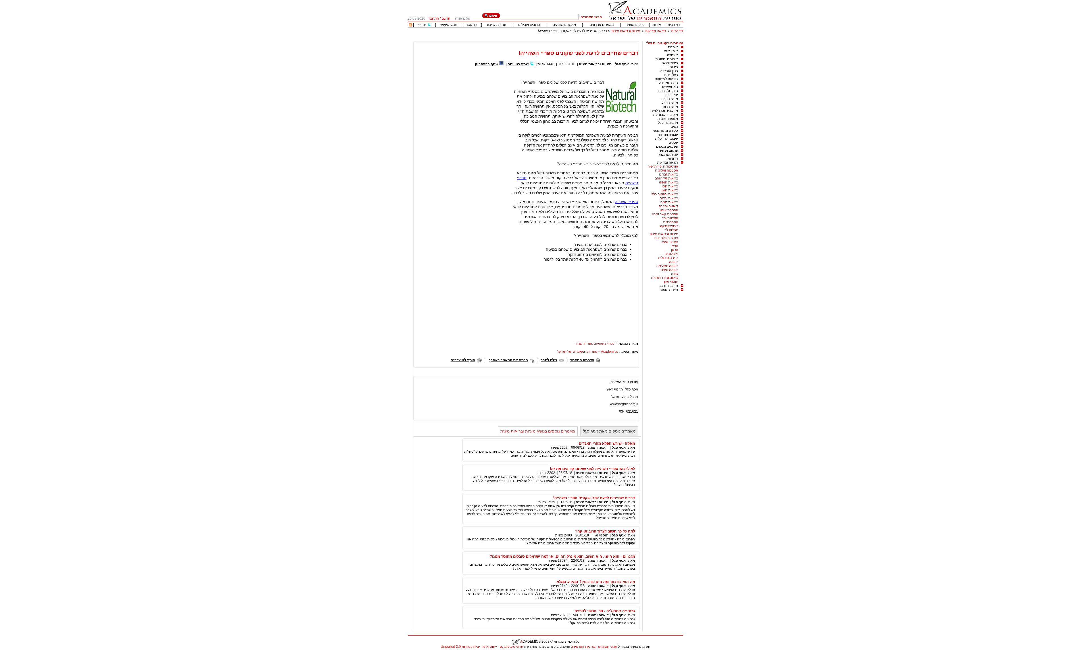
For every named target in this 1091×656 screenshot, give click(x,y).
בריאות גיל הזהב (666, 178)
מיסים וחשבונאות (665, 115)
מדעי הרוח (670, 107)
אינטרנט (672, 55)
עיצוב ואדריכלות (666, 139)
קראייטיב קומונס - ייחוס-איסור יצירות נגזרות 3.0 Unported (482, 647)
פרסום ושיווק (669, 150)
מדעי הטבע (669, 103)
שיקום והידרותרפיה (664, 278)
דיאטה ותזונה (668, 206)
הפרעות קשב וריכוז (665, 214)
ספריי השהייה (626, 201)
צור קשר (472, 25)
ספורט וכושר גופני (665, 131)
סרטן (674, 250)
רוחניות (673, 158)
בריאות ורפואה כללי (664, 194)
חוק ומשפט (670, 87)
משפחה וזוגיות (667, 119)
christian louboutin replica (22, 654)
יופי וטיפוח (670, 95)
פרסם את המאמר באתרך (508, 360)
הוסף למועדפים (463, 360)
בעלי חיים (671, 75)
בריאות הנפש (668, 182)
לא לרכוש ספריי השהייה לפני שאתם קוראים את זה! (592, 469)
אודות (657, 25)
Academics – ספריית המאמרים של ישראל (587, 352)
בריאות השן (670, 190)
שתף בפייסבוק (486, 64)
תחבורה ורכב (668, 286)
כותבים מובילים (529, 25)
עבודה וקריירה (668, 135)
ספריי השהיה (583, 344)
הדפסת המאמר (582, 360)
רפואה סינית (669, 270)
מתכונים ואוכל (668, 123)
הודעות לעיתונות (666, 79)
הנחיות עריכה (496, 25)
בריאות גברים (668, 174)
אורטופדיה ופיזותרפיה (662, 166)
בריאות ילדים (669, 198)
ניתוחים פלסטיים (666, 238)
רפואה (673, 262)
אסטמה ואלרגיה (666, 170)
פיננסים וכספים (667, 147)
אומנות (673, 47)
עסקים (673, 143)
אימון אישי (670, 51)
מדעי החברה (668, 99)
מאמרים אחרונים (602, 25)
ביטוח (674, 67)
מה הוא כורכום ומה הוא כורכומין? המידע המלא (596, 582)
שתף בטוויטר (518, 64)
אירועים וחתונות (666, 59)
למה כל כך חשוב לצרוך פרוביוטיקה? (605, 531)
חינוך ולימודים (668, 91)
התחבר (433, 18)
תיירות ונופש (669, 290)
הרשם (446, 18)
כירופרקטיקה (669, 226)
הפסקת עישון (668, 210)
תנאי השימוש (607, 647)
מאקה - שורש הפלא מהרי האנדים (607, 443)
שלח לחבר (549, 360)
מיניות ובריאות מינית (625, 31)
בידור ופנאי (670, 63)
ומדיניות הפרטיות (584, 647)
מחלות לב (671, 230)
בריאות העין (669, 186)
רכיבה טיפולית (668, 258)
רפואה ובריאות (655, 31)
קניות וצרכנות (668, 154)
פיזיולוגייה (671, 254)
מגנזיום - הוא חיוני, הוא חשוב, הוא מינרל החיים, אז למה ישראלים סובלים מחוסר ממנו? (562, 556)
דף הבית (674, 25)
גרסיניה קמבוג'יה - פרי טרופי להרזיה (604, 611)
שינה (674, 274)
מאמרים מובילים (564, 25)
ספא (675, 246)
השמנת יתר (670, 218)
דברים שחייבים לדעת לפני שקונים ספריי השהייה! (594, 498)
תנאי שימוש (448, 25)
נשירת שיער (669, 242)
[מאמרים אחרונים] (410, 25)
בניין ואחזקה (669, 71)
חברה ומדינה (668, 83)
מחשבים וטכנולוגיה (664, 111)
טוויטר (422, 25)
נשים (674, 127)
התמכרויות (670, 222)
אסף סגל (622, 64)
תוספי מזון (671, 282)
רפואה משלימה (667, 266)
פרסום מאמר (635, 25)
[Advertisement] (579, 39)
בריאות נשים (669, 202)
